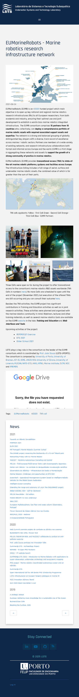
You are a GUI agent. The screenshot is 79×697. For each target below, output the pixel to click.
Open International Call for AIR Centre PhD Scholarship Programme (35, 572)
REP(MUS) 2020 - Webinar (20, 514)
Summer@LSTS (16, 569)
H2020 (36, 108)
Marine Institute (51, 363)
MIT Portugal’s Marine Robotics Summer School (28, 450)
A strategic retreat (17, 595)
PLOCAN (17, 363)
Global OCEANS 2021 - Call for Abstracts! (25, 491)
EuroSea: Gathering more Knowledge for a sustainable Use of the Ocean (38, 598)
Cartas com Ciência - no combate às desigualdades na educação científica (38, 467)
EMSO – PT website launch (20, 553)
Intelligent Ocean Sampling (20, 484)
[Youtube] (35, 647)
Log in (13, 684)
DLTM (62, 363)
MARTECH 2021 (15, 443)
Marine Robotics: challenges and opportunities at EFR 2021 (32, 474)
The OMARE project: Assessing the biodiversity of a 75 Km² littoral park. (37, 453)
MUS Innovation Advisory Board (22, 579)
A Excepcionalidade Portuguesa (22, 518)
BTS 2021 (20, 337)
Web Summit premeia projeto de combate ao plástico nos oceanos (36, 529)
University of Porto (44, 356)
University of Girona (46, 360)
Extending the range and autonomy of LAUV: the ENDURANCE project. (37, 487)
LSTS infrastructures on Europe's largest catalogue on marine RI (34, 576)
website (21, 320)
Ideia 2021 (14, 501)
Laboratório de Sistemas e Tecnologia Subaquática (42, 6)
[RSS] (53, 646)
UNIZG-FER (31, 360)
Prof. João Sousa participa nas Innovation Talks (28, 543)
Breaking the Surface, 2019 (20, 605)
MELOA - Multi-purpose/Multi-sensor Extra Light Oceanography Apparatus (38, 464)
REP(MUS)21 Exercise (25, 334)
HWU (35, 363)
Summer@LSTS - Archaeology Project (24, 546)
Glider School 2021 (25, 341)
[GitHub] (45, 647)
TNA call (43, 413)
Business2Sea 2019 (17, 601)
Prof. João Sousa (47, 353)
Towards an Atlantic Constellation (22, 439)
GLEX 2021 (14, 446)
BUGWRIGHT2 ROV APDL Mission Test (24, 533)
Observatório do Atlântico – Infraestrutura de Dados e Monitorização (36, 470)
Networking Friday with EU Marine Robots (26, 457)
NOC (67, 363)
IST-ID (17, 360)
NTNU (40, 363)
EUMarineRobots (21, 413)
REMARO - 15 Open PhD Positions (22, 550)
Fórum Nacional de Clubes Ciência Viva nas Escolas (29, 511)
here (24, 291)
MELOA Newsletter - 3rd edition (22, 494)
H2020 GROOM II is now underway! (23, 498)
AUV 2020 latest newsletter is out (23, 583)
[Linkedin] (26, 647)
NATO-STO (27, 363)
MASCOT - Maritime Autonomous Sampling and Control (31, 460)
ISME (23, 360)
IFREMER (13, 366)
